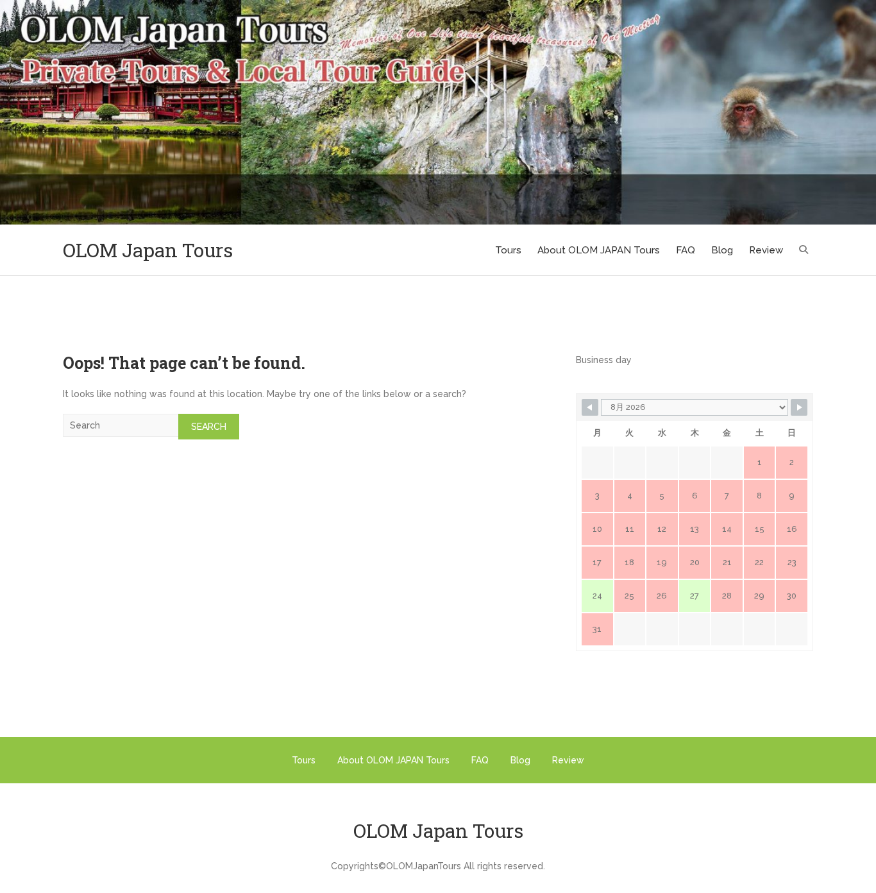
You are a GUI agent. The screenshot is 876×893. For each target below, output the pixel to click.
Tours (508, 250)
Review (766, 250)
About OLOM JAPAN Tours (598, 250)
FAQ (685, 250)
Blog (722, 250)
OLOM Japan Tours (148, 249)
